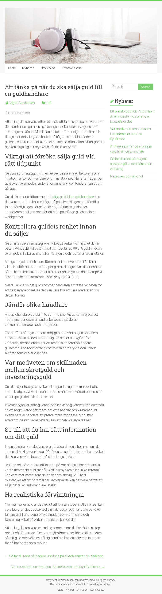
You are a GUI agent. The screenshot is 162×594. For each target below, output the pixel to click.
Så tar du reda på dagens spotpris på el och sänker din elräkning (54, 556)
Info (50, 103)
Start (11, 68)
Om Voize (47, 68)
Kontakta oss (72, 68)
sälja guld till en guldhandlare (73, 197)
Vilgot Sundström (22, 103)
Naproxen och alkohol (126, 176)
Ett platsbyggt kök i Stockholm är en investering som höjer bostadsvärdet (132, 116)
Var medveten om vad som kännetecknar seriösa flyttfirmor (58, 567)
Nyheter (28, 68)
